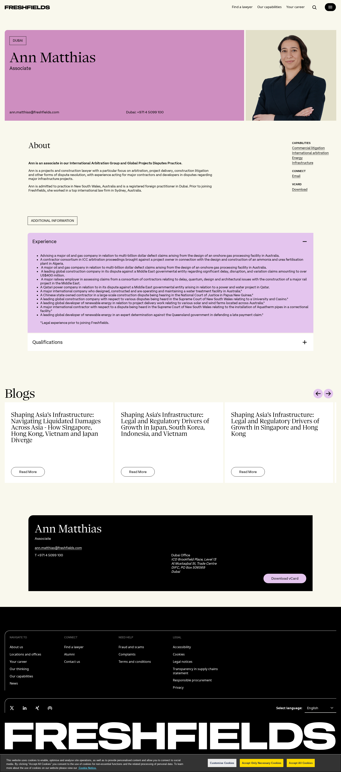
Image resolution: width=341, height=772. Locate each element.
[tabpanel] (170, 443)
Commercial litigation (308, 148)
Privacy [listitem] (178, 687)
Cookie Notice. (87, 767)
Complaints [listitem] (127, 654)
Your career (295, 7)
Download (299, 189)
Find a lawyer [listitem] (74, 647)
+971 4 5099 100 (150, 112)
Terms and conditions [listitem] (135, 661)
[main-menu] (330, 7)
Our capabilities (269, 7)
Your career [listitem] (18, 661)
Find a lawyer (242, 7)
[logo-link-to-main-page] (27, 8)
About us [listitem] (16, 647)
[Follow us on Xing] (37, 708)
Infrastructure (302, 163)
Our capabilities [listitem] (21, 676)
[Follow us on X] (12, 708)
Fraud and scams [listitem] (131, 647)
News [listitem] (14, 683)
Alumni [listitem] (69, 654)
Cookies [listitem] (179, 654)
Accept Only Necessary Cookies (261, 762)
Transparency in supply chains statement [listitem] (195, 671)
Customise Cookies (222, 762)
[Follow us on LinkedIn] (24, 708)
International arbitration (310, 153)
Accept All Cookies (300, 762)
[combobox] (320, 708)
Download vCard (284, 578)
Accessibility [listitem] (182, 647)
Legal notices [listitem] (182, 661)
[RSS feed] (50, 708)
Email (296, 176)
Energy (297, 158)
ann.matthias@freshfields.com (34, 112)
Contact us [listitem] (72, 661)
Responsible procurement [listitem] (192, 680)
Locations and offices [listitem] (25, 654)
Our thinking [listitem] (19, 669)
